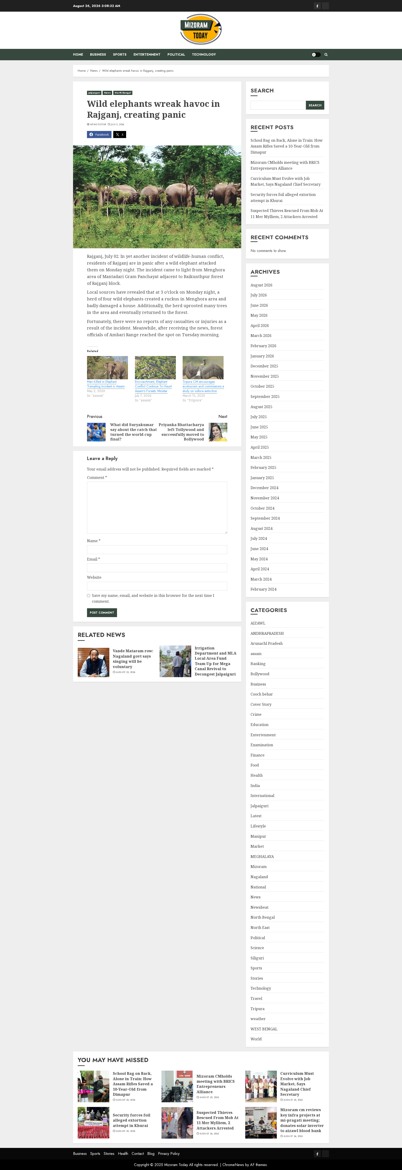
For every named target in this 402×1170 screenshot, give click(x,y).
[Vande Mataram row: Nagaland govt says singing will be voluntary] (93, 661)
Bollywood (260, 673)
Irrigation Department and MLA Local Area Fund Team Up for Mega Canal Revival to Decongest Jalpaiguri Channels (215, 664)
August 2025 (261, 406)
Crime (256, 714)
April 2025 (260, 447)
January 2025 (262, 477)
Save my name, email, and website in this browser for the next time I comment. (153, 598)
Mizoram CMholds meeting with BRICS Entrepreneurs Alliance (216, 1084)
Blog (150, 1153)
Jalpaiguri (94, 92)
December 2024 (264, 487)
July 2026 (259, 295)
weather (258, 1018)
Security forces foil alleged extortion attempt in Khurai (131, 1120)
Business (98, 54)
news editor (98, 124)
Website (94, 577)
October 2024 (262, 508)
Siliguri (257, 958)
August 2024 (261, 528)
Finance (258, 755)
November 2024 (265, 498)
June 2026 (259, 305)
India (255, 785)
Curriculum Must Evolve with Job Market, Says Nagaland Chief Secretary (286, 181)
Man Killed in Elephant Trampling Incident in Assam (106, 384)
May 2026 (259, 315)
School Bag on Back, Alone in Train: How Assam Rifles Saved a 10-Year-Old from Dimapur (287, 146)
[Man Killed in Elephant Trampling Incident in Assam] (108, 368)
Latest (256, 815)
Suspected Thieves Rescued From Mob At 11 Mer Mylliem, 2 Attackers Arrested (217, 1120)
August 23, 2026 (125, 672)
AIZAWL (258, 623)
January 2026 (262, 356)
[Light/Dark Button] (316, 54)
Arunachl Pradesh (267, 643)
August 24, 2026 (209, 1133)
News (107, 92)
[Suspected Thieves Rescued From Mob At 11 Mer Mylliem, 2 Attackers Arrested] (177, 1123)
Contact (138, 1153)
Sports (120, 54)
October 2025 (262, 386)
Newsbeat (259, 907)
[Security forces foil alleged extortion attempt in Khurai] (93, 1123)
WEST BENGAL (264, 1029)
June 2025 (259, 427)
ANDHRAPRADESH (267, 633)
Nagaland (259, 876)
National (258, 887)
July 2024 (259, 538)
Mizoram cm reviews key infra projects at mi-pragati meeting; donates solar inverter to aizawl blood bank (302, 1120)
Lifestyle (258, 826)
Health (257, 775)
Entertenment (147, 54)
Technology (204, 54)
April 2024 (260, 569)
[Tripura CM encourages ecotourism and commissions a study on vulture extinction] (204, 368)
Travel (256, 998)
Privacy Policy (169, 1153)
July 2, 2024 (117, 124)
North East (260, 927)
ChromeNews (233, 1164)
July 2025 (259, 416)
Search (262, 90)
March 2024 (261, 579)
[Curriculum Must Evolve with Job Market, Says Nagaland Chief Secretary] (261, 1086)
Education (259, 724)
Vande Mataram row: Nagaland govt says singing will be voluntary (133, 658)
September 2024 (265, 518)
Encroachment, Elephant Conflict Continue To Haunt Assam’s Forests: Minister (153, 386)
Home (78, 54)
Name (93, 540)
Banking (258, 663)
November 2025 (265, 376)
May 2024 (259, 558)
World (256, 1039)
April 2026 (260, 325)
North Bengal (123, 92)
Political (176, 54)
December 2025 (264, 366)
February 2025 (263, 467)
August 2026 (261, 285)
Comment (97, 477)
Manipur (258, 836)
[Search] (326, 54)
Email (93, 559)
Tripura (258, 1008)
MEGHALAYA (262, 856)
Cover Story (261, 704)
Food (255, 765)
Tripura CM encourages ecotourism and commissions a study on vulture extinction (203, 386)
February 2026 (263, 345)
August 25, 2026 (125, 1100)
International (262, 795)
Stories (257, 978)
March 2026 (261, 335)
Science (257, 947)
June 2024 (259, 548)
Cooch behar (262, 694)
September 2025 (265, 396)
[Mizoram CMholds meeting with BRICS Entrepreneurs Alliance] (177, 1086)
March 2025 (261, 457)
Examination (262, 744)
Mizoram (259, 866)
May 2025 (259, 437)
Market (257, 846)
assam (256, 653)
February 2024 (263, 589)
